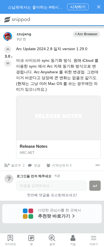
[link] (86, 34)
